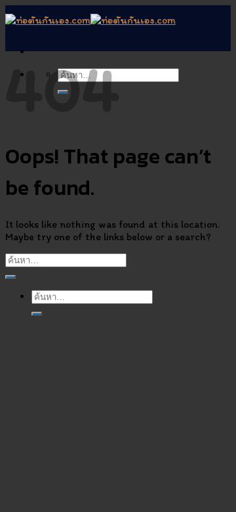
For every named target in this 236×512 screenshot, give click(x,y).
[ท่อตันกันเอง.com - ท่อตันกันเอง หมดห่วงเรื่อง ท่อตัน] (90, 20)
